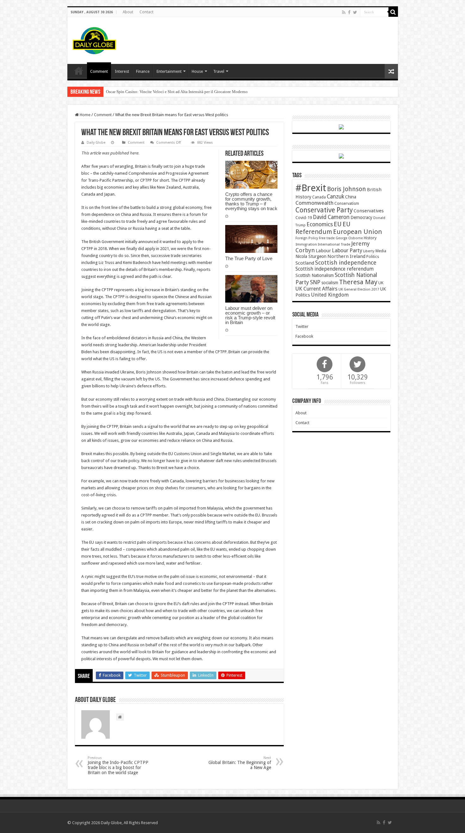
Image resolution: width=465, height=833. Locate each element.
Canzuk (335, 196)
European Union (357, 231)
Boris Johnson (346, 189)
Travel (218, 71)
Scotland (304, 263)
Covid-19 (303, 217)
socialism (329, 282)
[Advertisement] (278, 37)
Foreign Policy (306, 238)
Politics (372, 256)
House (197, 71)
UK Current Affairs (316, 289)
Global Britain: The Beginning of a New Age (239, 763)
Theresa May (358, 282)
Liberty (369, 251)
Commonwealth (314, 203)
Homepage (79, 70)
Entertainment (169, 71)
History (370, 237)
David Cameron (331, 217)
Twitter (301, 326)
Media (380, 250)
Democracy (361, 217)
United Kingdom (330, 295)
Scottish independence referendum (334, 269)
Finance (143, 71)
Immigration (306, 244)
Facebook (304, 336)
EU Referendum (322, 227)
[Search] (393, 12)
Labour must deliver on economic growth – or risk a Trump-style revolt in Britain (250, 315)
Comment (99, 71)
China (350, 196)
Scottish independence (345, 262)
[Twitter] (355, 12)
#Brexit (310, 188)
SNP (315, 282)
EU (338, 224)
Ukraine (126, 386)
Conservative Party (324, 210)
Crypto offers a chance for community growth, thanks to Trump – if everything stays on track (251, 201)
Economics (320, 224)
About (128, 12)
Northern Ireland (346, 256)
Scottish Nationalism (314, 275)
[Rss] (343, 12)
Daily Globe (96, 143)
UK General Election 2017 (358, 289)
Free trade (327, 238)
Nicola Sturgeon (310, 256)
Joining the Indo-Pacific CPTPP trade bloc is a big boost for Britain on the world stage (118, 765)
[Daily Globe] (94, 39)
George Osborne (349, 238)
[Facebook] (349, 12)
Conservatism (346, 203)
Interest (122, 71)
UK (380, 282)
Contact (146, 12)
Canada (319, 197)
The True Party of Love (248, 258)
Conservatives (369, 211)
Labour (323, 251)
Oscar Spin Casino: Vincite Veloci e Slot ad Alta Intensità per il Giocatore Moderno (177, 91)
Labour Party (347, 250)
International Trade (334, 244)
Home (84, 114)
